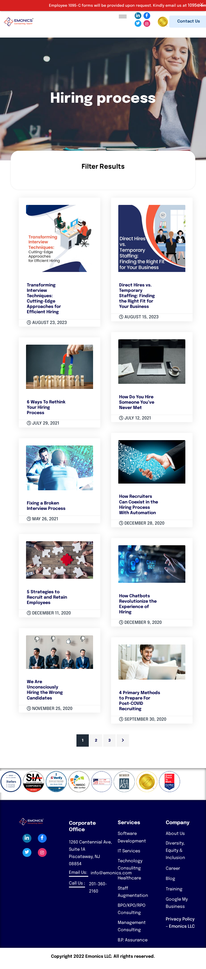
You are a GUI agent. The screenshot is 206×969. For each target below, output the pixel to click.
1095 (174, 5)
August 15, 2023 (141, 317)
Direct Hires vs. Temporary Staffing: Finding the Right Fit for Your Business (137, 296)
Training (174, 889)
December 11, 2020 (51, 613)
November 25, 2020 (51, 708)
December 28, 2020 (143, 523)
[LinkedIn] (138, 15)
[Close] (201, 4)
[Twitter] (138, 23)
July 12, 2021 (137, 418)
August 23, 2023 (49, 322)
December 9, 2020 (142, 622)
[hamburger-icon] (123, 16)
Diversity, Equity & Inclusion (175, 850)
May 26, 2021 (44, 519)
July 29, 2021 (45, 423)
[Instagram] (147, 23)
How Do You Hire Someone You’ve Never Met (136, 402)
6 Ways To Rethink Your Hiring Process (46, 407)
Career (173, 868)
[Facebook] (147, 15)
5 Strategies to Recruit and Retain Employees (47, 597)
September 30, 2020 (144, 719)
